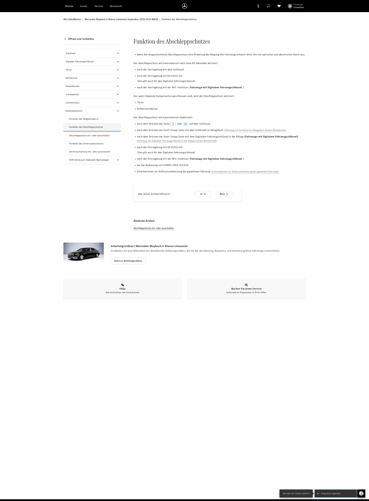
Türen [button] (69, 69)
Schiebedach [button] (72, 94)
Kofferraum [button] (71, 77)
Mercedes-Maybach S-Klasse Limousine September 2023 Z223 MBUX (121, 19)
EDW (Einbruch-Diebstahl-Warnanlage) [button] (89, 159)
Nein (222, 193)
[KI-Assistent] (361, 493)
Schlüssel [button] (70, 53)
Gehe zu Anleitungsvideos (128, 260)
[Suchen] (268, 6)
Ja (201, 193)
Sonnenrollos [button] (72, 102)
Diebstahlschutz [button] (74, 110)
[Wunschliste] (279, 6)
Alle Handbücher (72, 19)
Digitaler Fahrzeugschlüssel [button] (80, 61)
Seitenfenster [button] (73, 86)
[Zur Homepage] (184, 6)
